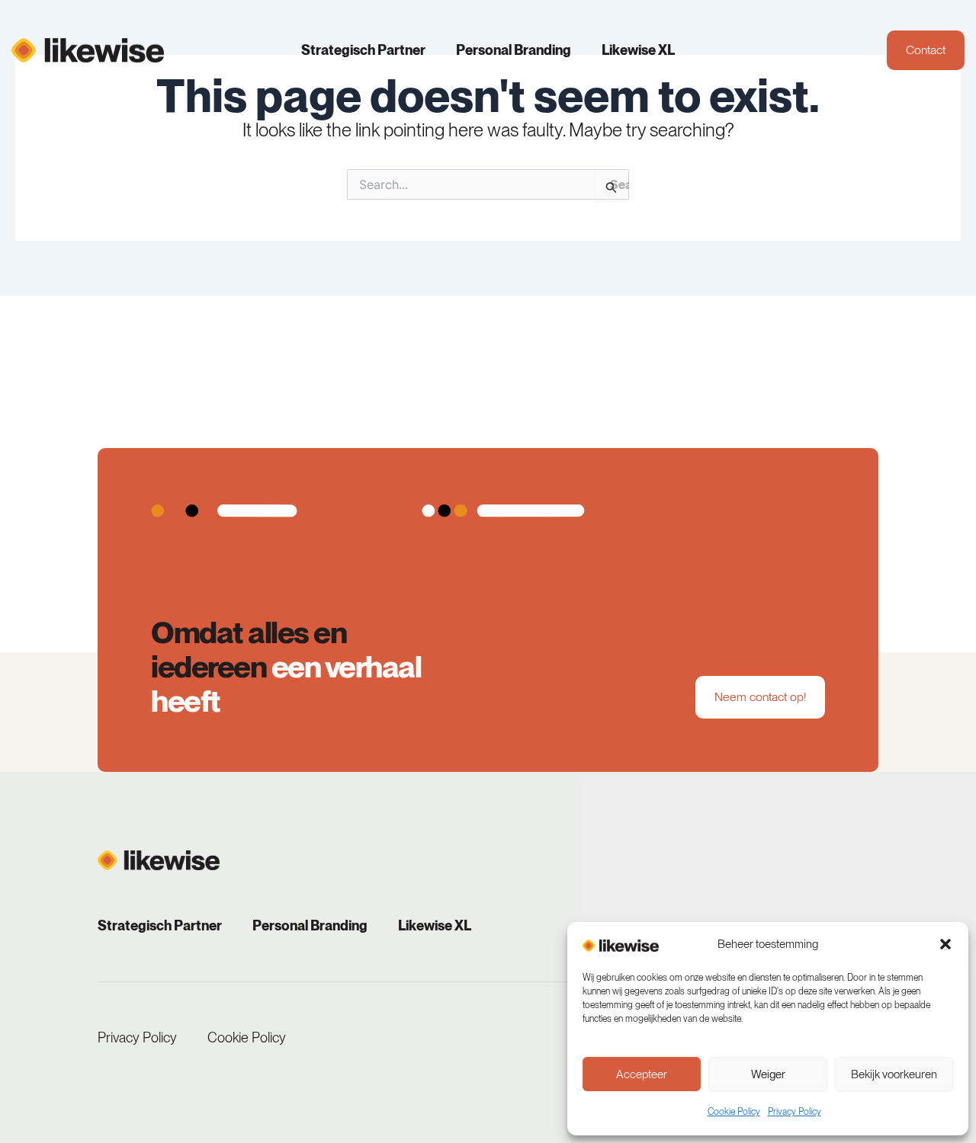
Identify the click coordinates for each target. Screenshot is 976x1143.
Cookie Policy (734, 1111)
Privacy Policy (794, 1111)
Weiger (768, 1074)
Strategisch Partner (363, 50)
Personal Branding (513, 50)
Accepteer (641, 1074)
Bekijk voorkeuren (894, 1074)
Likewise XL (638, 50)
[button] (945, 944)
